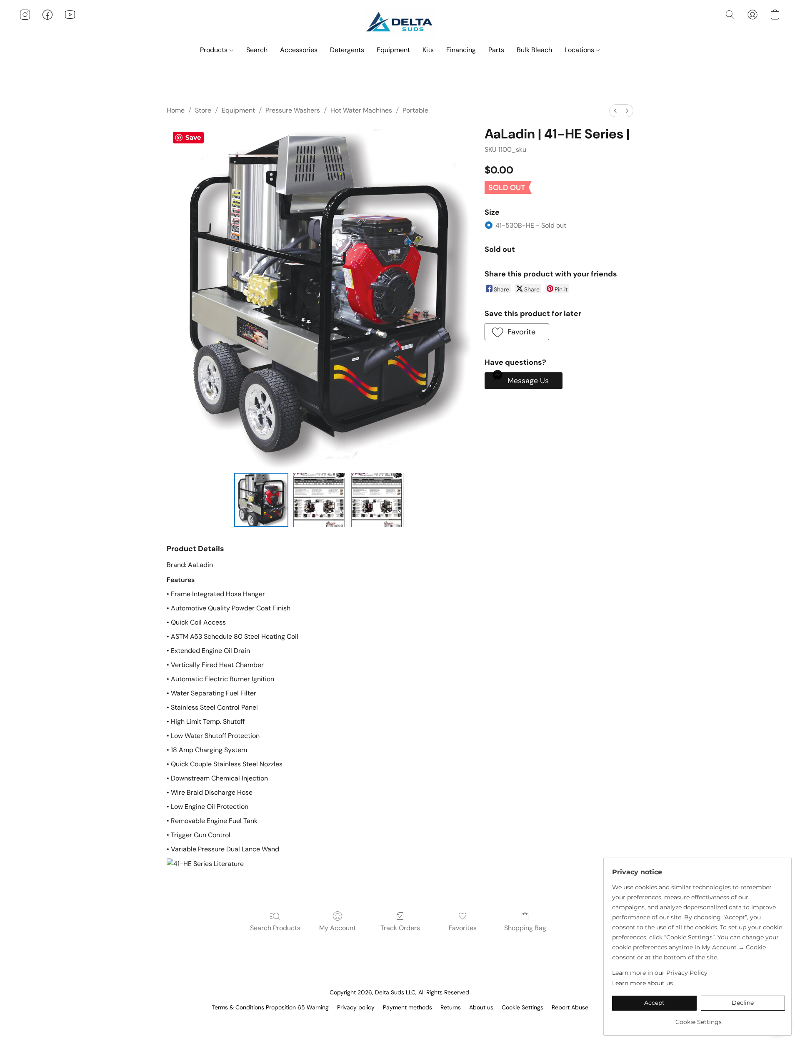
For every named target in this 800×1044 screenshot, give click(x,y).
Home (176, 110)
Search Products (275, 928)
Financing (461, 49)
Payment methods (407, 1007)
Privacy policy (356, 1007)
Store (203, 110)
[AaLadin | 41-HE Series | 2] (377, 500)
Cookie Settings (522, 1007)
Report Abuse (570, 1007)
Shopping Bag (525, 928)
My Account (337, 928)
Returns (450, 1007)
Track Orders (400, 928)
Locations (580, 49)
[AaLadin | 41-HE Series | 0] (261, 500)
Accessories (299, 49)
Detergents (347, 49)
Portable (415, 110)
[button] (400, 23)
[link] (698, 1019)
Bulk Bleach (534, 49)
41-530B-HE (530, 225)
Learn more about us (642, 983)
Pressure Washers (292, 110)
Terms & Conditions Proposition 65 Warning (270, 1007)
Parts (496, 49)
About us (481, 1007)
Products (214, 49)
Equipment (393, 49)
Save (193, 137)
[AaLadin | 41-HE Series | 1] (319, 500)
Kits (428, 49)
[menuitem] (615, 111)
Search (257, 49)
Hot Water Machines (361, 110)
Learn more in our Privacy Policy (660, 972)
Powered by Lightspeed (400, 1021)
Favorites (463, 928)
